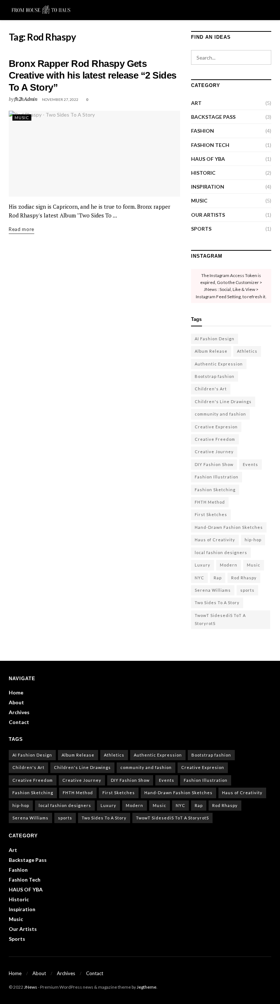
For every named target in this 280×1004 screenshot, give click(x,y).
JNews (30, 987)
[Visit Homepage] (41, 10)
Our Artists (208, 215)
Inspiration (207, 186)
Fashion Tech (210, 145)
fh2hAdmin (25, 98)
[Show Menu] (255, 10)
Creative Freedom (215, 439)
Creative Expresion (216, 426)
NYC (199, 577)
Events (250, 464)
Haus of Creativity (215, 539)
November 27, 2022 (60, 99)
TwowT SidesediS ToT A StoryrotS (220, 619)
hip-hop (253, 539)
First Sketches (211, 514)
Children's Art (211, 388)
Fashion (202, 131)
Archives (19, 712)
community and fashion (220, 414)
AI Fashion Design (214, 338)
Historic (203, 173)
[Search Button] (268, 10)
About (16, 702)
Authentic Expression (219, 363)
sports (247, 590)
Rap (218, 577)
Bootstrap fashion (214, 376)
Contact (19, 722)
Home (16, 692)
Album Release (211, 351)
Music (22, 117)
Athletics (247, 351)
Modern (228, 564)
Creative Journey (214, 451)
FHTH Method (210, 502)
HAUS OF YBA (208, 159)
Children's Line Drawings (223, 401)
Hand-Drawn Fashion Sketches (229, 527)
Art (196, 103)
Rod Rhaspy (244, 577)
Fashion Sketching (215, 489)
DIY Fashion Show (214, 464)
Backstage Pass (213, 117)
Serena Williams (213, 590)
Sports (201, 229)
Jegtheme (146, 987)
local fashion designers (221, 552)
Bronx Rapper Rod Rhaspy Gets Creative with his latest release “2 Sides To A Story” (92, 75)
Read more (21, 228)
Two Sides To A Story (217, 602)
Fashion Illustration (216, 476)
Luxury (202, 564)
